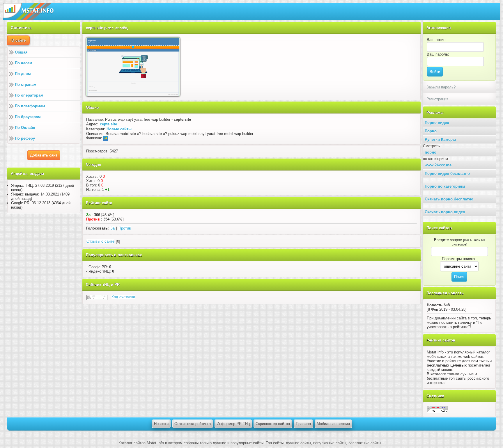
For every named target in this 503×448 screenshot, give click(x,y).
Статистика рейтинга (192, 424)
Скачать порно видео (445, 212)
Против (124, 228)
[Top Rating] (437, 409)
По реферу (25, 138)
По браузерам (28, 117)
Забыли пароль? (441, 87)
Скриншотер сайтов (273, 424)
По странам (25, 84)
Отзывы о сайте (100, 241)
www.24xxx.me (438, 165)
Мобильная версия (333, 424)
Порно (431, 131)
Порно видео (437, 122)
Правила (303, 424)
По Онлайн (25, 127)
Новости (161, 424)
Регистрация (437, 99)
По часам (23, 63)
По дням (23, 74)
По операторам (29, 95)
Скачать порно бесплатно (449, 199)
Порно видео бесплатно (447, 173)
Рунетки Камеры (440, 139)
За (112, 228)
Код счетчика (123, 297)
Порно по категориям (445, 186)
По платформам (30, 106)
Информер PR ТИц (233, 424)
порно (430, 152)
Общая (21, 52)
